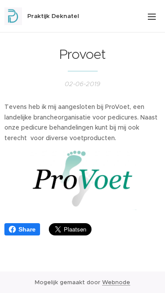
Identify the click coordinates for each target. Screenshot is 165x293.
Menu (152, 16)
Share (27, 229)
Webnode (116, 282)
